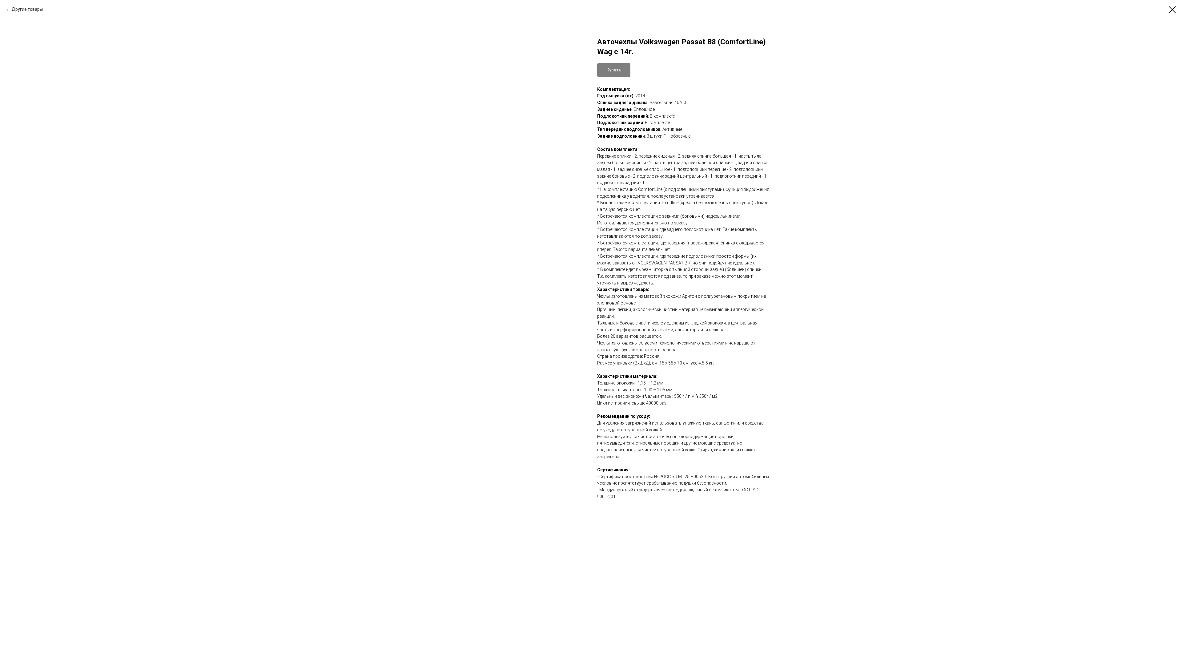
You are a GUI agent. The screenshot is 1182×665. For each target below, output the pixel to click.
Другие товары (27, 9)
